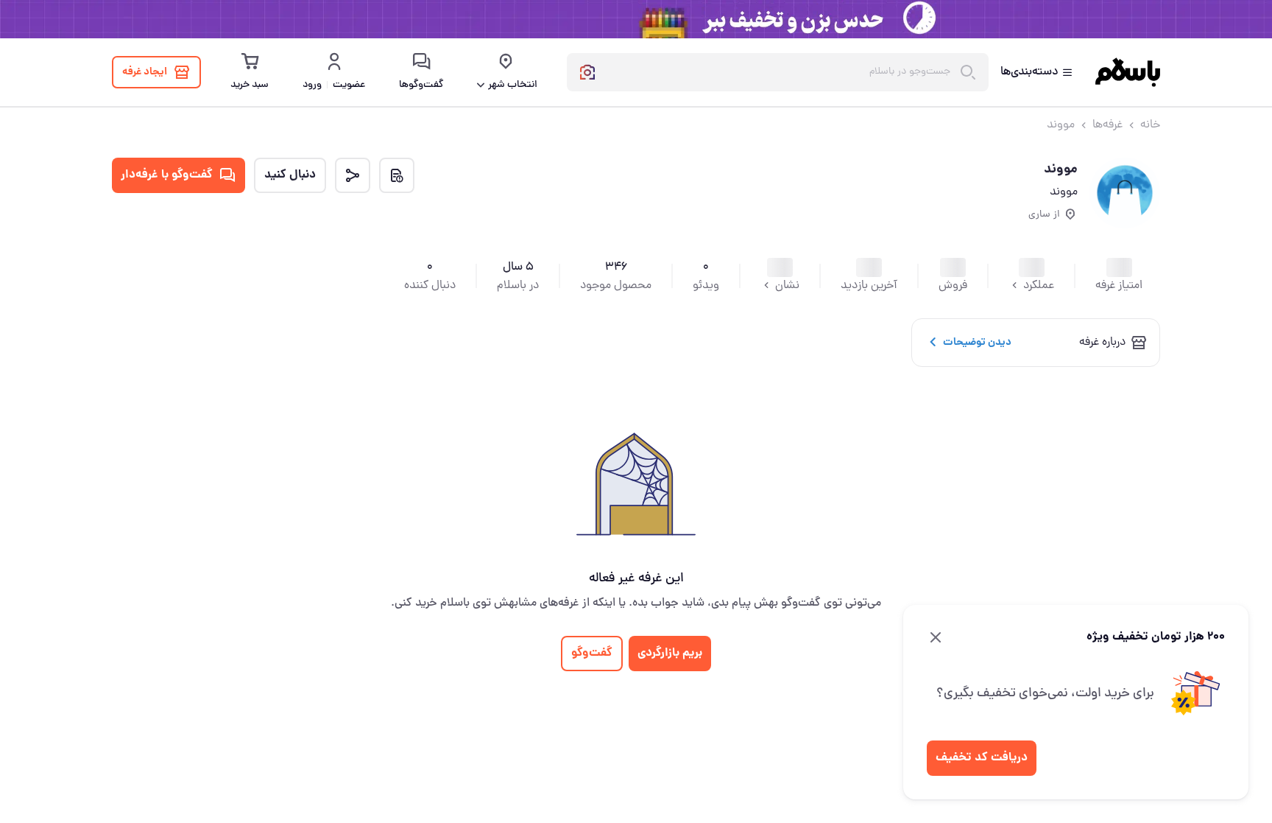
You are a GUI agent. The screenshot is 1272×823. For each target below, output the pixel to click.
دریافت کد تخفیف (982, 758)
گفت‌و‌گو (591, 653)
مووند (1061, 125)
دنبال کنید (290, 175)
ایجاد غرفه (144, 72)
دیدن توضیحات (977, 343)
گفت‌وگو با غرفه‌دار (167, 175)
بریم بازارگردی (669, 653)
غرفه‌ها (1107, 125)
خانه (1150, 125)
